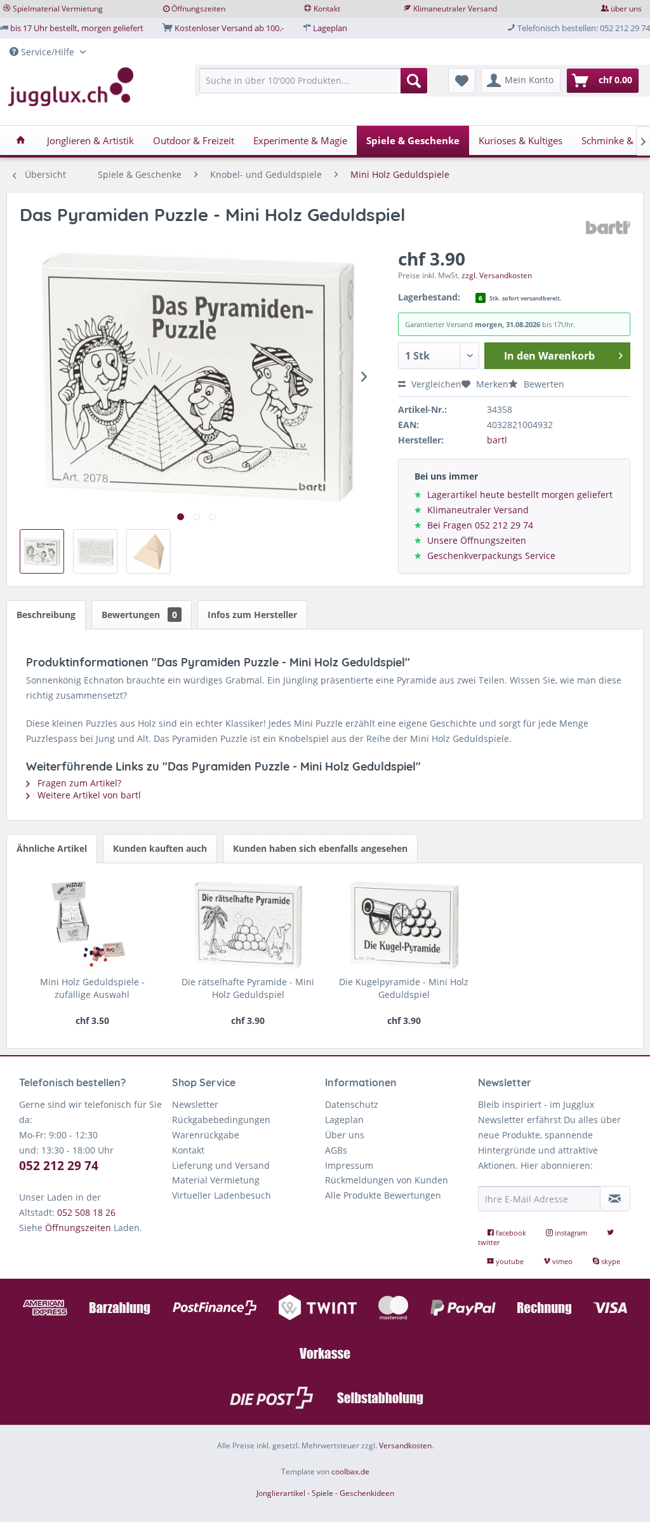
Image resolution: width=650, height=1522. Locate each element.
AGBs (336, 1150)
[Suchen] (414, 80)
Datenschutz (351, 1104)
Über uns (344, 1135)
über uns (626, 8)
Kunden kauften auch (160, 848)
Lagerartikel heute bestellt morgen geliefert (520, 494)
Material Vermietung (216, 1180)
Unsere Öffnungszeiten (476, 540)
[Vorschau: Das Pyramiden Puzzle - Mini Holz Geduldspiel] (42, 551)
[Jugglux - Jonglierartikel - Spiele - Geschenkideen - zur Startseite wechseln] (71, 87)
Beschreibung (46, 615)
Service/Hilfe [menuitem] (47, 52)
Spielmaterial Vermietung (58, 8)
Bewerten (542, 384)
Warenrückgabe (205, 1135)
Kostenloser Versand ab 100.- (229, 28)
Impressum (349, 1165)
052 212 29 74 (58, 1165)
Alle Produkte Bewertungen (383, 1195)
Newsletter (195, 1104)
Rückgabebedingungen (221, 1120)
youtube (510, 1261)
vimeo (562, 1261)
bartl (497, 440)
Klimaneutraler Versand (455, 8)
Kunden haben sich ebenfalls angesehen (320, 848)
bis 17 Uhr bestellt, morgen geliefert (76, 28)
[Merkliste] (461, 80)
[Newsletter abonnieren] (615, 1198)
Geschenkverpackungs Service (491, 555)
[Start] (20, 140)
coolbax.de (350, 1471)
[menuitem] (313, 86)
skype (609, 1261)
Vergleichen (435, 384)
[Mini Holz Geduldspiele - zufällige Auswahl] (92, 924)
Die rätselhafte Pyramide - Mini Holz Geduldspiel (248, 988)
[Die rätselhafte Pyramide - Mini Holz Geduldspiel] (247, 924)
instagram (571, 1232)
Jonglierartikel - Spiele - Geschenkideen (325, 1493)
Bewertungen (139, 615)
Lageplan (330, 28)
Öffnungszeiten (198, 8)
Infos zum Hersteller (252, 615)
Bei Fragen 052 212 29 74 (480, 525)
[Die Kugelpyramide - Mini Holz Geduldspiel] (404, 924)
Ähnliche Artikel (52, 848)
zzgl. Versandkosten (496, 275)
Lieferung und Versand (221, 1165)
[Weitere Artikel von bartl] (608, 227)
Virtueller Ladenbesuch (221, 1195)
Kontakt (327, 8)
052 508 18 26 (86, 1212)
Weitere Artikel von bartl (88, 795)
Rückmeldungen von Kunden (386, 1180)
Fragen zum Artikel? (78, 783)
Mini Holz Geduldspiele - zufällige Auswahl (92, 988)
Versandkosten (405, 1445)
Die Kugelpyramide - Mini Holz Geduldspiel (403, 988)
